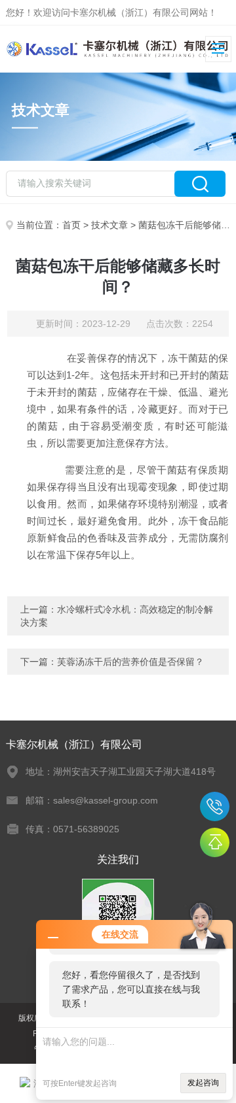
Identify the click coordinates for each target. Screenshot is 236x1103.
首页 (71, 225)
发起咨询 (203, 1082)
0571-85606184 (214, 806)
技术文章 (109, 225)
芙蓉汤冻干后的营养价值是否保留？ (130, 661)
